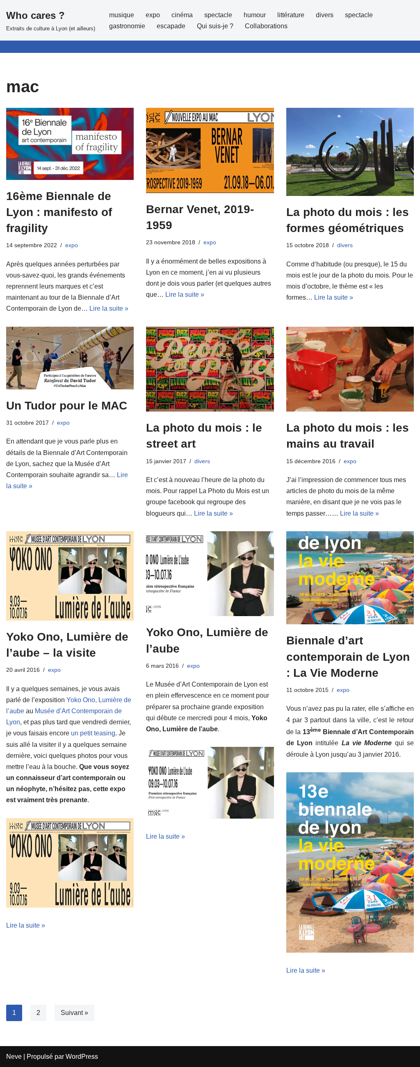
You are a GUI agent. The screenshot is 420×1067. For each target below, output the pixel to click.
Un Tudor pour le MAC (66, 405)
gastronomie (127, 26)
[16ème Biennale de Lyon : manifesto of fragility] (70, 144)
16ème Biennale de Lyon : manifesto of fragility (59, 212)
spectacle (218, 14)
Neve (14, 1056)
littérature (290, 14)
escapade (171, 26)
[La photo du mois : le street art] (210, 369)
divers (324, 14)
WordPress (82, 1056)
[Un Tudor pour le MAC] (70, 358)
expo (153, 14)
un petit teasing (93, 733)
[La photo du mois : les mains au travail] (350, 369)
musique (121, 14)
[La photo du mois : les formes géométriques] (350, 152)
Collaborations (266, 26)
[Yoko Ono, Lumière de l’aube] (210, 574)
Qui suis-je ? (215, 26)
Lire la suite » (108, 308)
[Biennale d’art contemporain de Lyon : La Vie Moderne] (350, 578)
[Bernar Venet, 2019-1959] (210, 150)
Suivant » (74, 1012)
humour (255, 14)
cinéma (182, 14)
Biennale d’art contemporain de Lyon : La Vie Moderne (348, 656)
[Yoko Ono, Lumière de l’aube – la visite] (70, 576)
